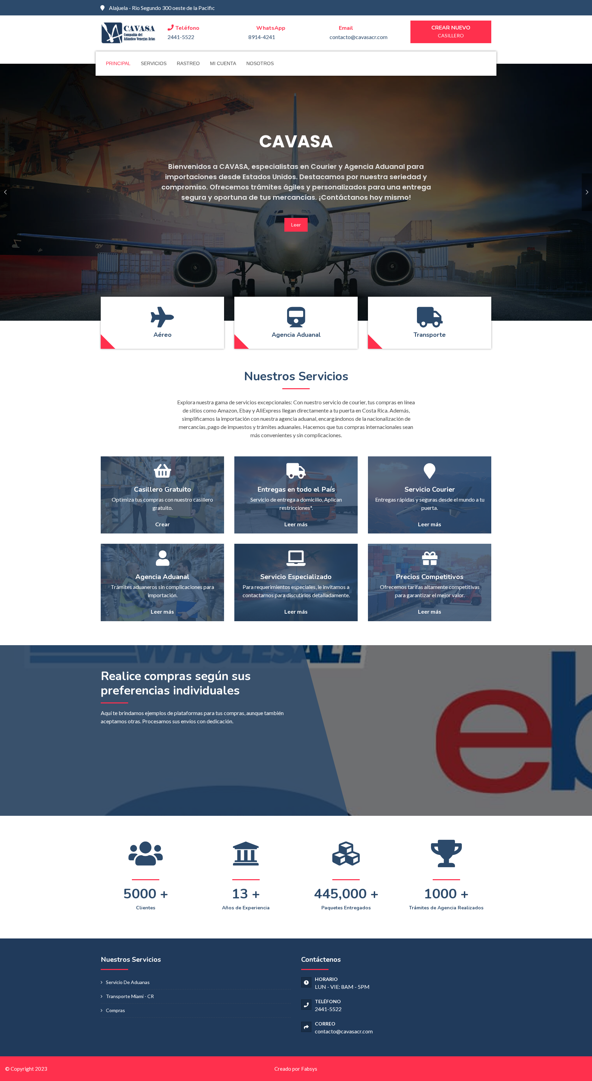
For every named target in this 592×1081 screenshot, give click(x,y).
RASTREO (188, 63)
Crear (162, 524)
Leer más (296, 524)
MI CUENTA (223, 63)
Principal (118, 63)
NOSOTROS (260, 63)
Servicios (153, 63)
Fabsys (309, 1069)
